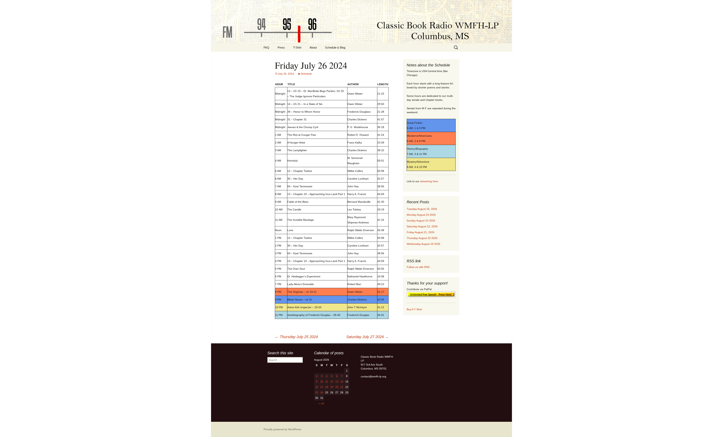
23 (316, 392)
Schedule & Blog (335, 47)
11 (326, 381)
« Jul (321, 403)
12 (331, 381)
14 (341, 381)
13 (336, 381)
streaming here (429, 181)
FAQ (266, 47)
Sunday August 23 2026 (421, 220)
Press (281, 47)
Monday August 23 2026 (421, 214)
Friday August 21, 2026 (420, 232)
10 (321, 381)
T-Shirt (297, 47)
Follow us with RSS (418, 267)
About (313, 47)
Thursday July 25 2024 (296, 337)
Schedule (306, 73)
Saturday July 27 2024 (367, 337)
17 (321, 386)
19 (331, 386)
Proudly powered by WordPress (282, 429)
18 (326, 386)
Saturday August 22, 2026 (422, 226)
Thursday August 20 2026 (422, 238)
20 (336, 386)
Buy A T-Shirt (414, 309)
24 (321, 392)
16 (316, 386)
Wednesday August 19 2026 (423, 243)
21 (341, 386)
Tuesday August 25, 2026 (422, 208)
